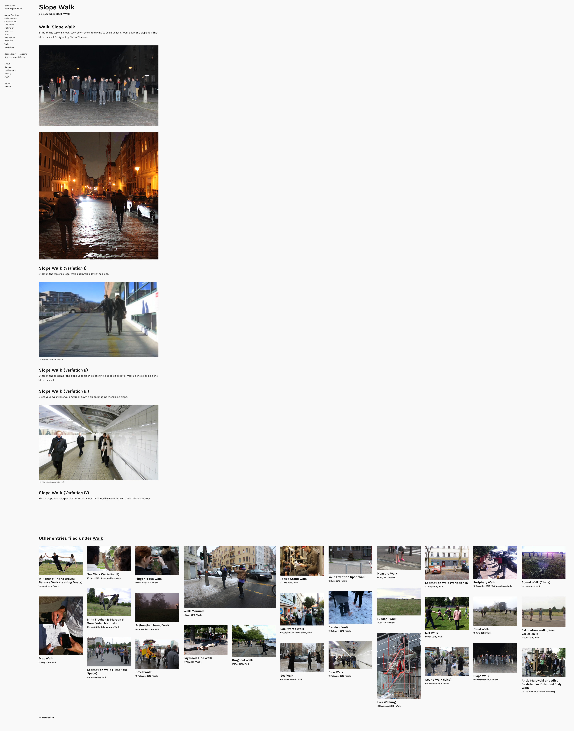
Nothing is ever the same (15, 54)
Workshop (9, 47)
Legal (6, 76)
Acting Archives (11, 15)
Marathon (8, 31)
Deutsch (8, 83)
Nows (6, 34)
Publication (9, 37)
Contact (8, 67)
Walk (6, 44)
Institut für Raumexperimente (13, 7)
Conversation (10, 21)
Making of (9, 28)
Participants (10, 70)
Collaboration (10, 18)
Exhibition (9, 25)
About (7, 64)
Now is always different (15, 57)
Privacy (7, 73)
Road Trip (8, 41)
